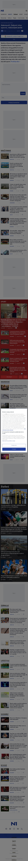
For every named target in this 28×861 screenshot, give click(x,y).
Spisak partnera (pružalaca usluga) (8, 440)
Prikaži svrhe (14, 445)
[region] (14, 430)
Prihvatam (14, 449)
